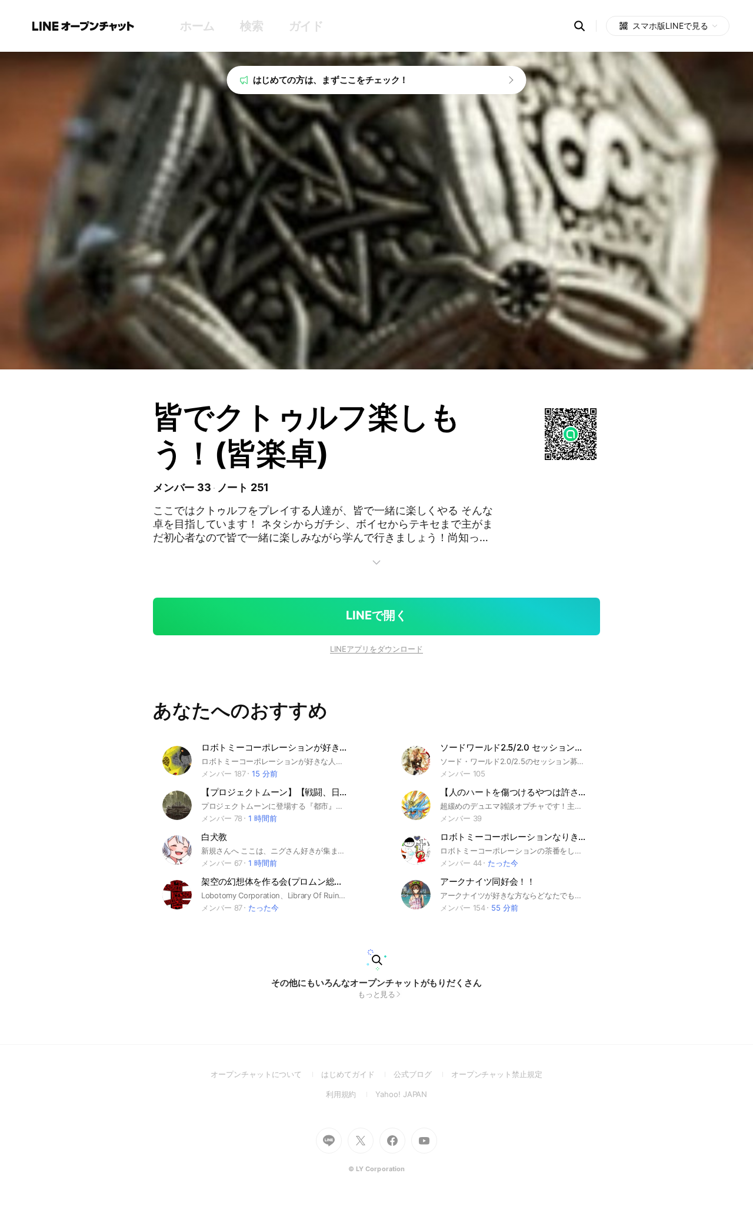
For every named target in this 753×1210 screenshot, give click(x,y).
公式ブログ (422, 1074)
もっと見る (377, 994)
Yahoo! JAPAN (401, 1094)
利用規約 (351, 1094)
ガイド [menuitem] (306, 26)
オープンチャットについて (266, 1074)
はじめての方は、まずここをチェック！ (331, 79)
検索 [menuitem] (251, 26)
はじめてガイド (357, 1074)
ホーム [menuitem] (197, 26)
